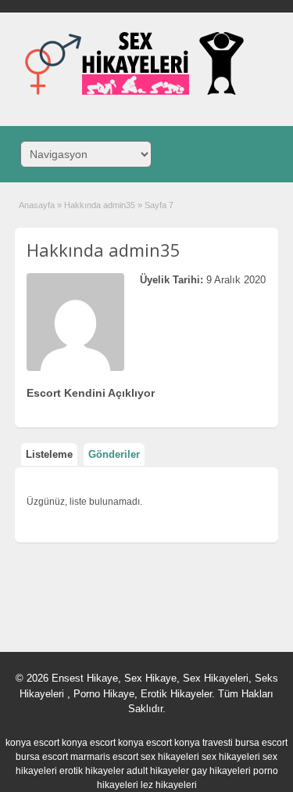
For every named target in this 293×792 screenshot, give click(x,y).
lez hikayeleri (169, 784)
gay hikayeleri (221, 770)
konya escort (32, 742)
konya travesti (203, 742)
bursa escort (261, 742)
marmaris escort (104, 756)
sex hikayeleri (170, 756)
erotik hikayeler (91, 770)
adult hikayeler (158, 770)
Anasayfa (37, 205)
